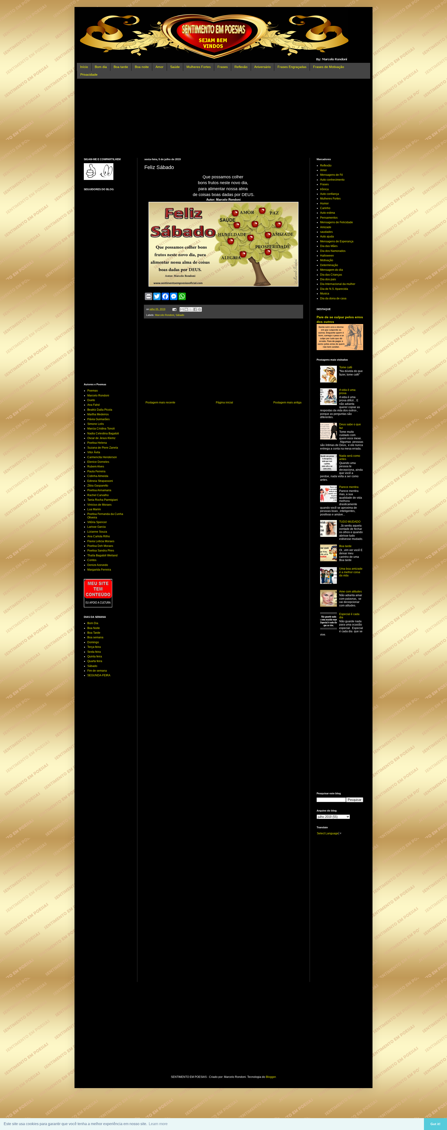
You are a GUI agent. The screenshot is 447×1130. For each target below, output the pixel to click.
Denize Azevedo (97, 565)
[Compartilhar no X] (190, 309)
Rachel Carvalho (98, 495)
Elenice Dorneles (98, 462)
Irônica (324, 189)
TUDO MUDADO (349, 521)
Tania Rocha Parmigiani (102, 499)
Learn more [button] (158, 1124)
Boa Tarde (93, 632)
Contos (91, 560)
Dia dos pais (328, 279)
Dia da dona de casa (333, 298)
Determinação (329, 265)
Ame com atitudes (350, 591)
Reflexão (240, 67)
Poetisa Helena (97, 442)
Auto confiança (329, 194)
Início (84, 67)
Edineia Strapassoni (100, 481)
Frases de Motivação (328, 67)
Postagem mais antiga (287, 402)
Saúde (175, 67)
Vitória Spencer (97, 522)
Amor (159, 67)
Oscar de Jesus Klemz (101, 438)
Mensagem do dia (331, 269)
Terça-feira (94, 647)
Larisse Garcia (96, 526)
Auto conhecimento (332, 179)
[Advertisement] (223, 118)
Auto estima (327, 212)
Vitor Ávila (93, 452)
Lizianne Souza (97, 531)
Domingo (93, 642)
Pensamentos (329, 217)
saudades (326, 231)
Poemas (92, 390)
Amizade (325, 227)
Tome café (345, 367)
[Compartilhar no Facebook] (195, 309)
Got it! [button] (435, 1124)
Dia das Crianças (331, 274)
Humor (324, 203)
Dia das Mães (329, 246)
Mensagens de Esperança (336, 241)
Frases (222, 67)
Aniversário (262, 67)
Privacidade (89, 74)
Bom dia (101, 67)
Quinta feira (94, 656)
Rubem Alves (95, 466)
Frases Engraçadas (292, 67)
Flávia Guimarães (98, 419)
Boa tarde (121, 67)
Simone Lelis (95, 424)
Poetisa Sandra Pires (100, 550)
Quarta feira (94, 661)
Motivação (326, 260)
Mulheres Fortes (198, 67)
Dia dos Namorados (332, 251)
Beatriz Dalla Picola (99, 409)
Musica (324, 293)
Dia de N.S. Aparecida (334, 289)
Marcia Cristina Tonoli (101, 428)
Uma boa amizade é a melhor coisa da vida (350, 572)
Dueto (91, 400)
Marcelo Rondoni (164, 315)
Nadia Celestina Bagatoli (103, 433)
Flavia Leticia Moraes (100, 541)
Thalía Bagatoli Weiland (102, 555)
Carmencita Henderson (102, 457)
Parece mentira (349, 487)
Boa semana (95, 637)
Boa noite (142, 67)
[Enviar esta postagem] (174, 309)
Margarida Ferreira (99, 569)
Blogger (271, 1077)
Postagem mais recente (160, 402)
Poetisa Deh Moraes (100, 546)
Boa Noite (93, 628)
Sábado (180, 315)
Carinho (325, 208)
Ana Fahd (93, 404)
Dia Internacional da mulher (337, 284)
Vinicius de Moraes (99, 504)
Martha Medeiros (98, 414)
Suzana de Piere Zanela (102, 447)
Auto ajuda (327, 236)
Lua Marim (94, 509)
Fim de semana (97, 670)
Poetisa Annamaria (99, 490)
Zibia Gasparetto (97, 485)
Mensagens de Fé (331, 174)
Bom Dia (92, 623)
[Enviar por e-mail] (181, 309)
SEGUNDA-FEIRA (98, 675)
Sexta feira (94, 651)
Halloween (327, 255)
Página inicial (224, 402)
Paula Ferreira (96, 471)
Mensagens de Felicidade (336, 222)
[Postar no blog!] (186, 309)
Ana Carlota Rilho (98, 536)
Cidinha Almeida (97, 476)
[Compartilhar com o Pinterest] (199, 309)
